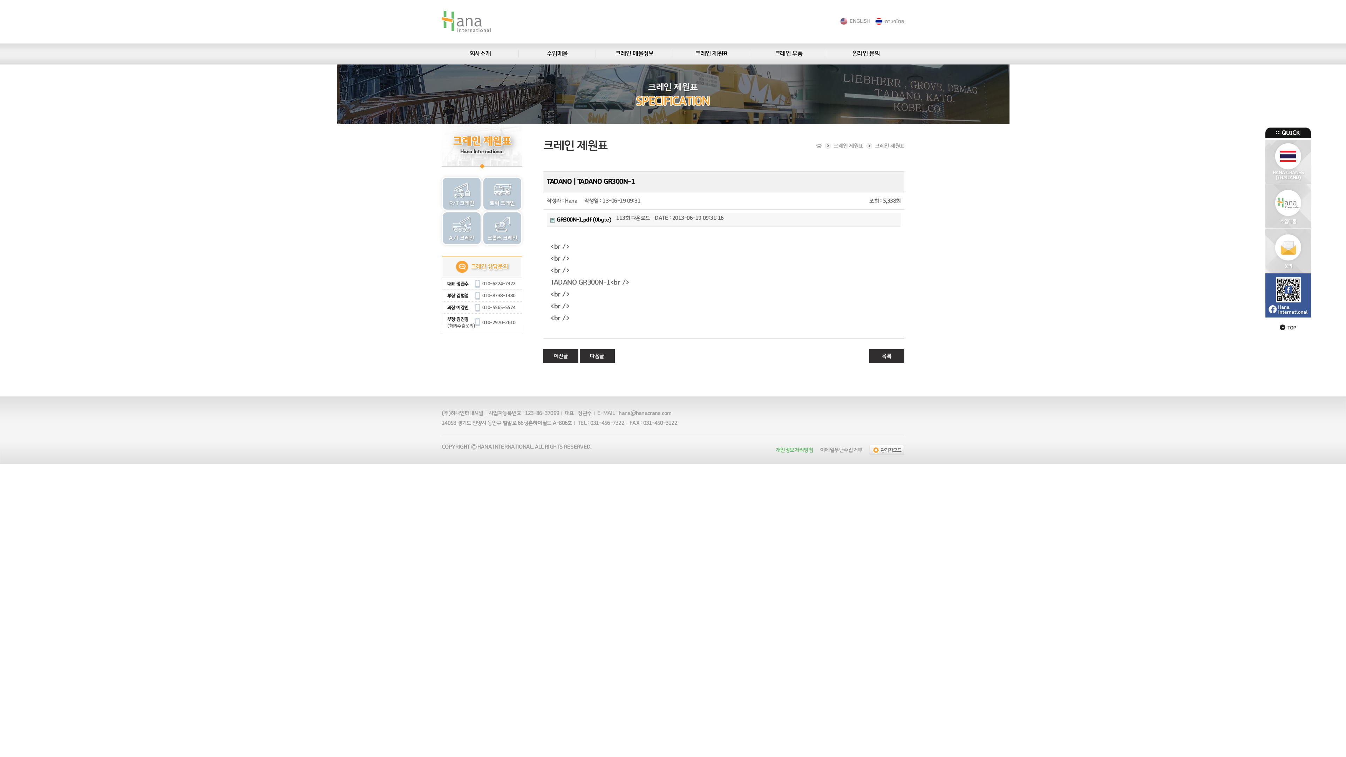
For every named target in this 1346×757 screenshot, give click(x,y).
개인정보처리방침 (794, 450)
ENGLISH (860, 21)
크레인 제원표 (711, 53)
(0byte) (584, 220)
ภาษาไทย (894, 21)
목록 (886, 356)
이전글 (561, 356)
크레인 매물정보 (634, 53)
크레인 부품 (788, 53)
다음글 (597, 356)
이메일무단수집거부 (841, 450)
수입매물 (557, 53)
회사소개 (480, 53)
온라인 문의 (865, 53)
